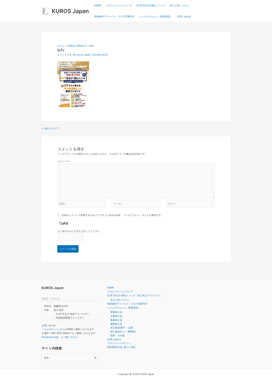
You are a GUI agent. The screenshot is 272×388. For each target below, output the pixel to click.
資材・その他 (117, 335)
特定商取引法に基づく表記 (121, 347)
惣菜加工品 (116, 312)
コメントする (64, 54)
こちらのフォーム (51, 329)
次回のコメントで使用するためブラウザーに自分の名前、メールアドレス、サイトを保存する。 (112, 215)
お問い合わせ (184, 16)
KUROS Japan (70, 11)
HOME (97, 5)
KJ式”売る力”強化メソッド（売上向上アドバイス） (134, 295)
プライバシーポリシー (119, 343)
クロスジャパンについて (119, 5)
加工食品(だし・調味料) (123, 331)
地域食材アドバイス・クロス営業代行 (114, 16)
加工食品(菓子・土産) (121, 327)
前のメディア (50, 128)
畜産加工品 (116, 319)
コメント (63, 161)
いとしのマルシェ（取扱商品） (155, 16)
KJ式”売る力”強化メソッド (151, 5)
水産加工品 (116, 315)
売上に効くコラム (179, 5)
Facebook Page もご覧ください (60, 337)
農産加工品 (116, 323)
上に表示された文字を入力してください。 (79, 231)
